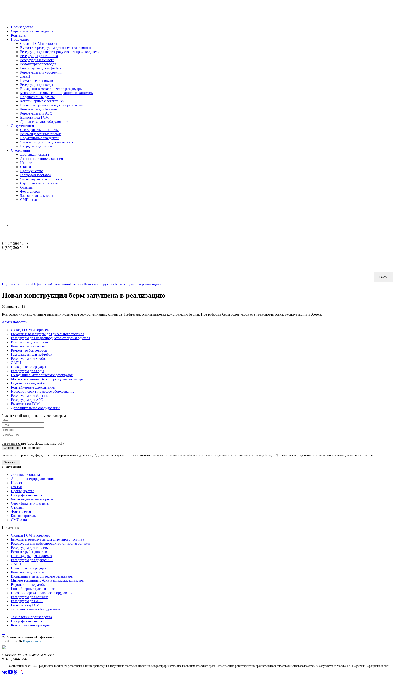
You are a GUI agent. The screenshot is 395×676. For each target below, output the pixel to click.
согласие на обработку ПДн (261, 455)
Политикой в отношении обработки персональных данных (189, 455)
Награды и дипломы (36, 146)
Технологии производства (31, 617)
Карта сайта (32, 641)
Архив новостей (14, 322)
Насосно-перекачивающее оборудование (51, 105)
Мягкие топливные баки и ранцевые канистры (56, 93)
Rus (5, 218)
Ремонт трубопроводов (38, 64)
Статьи (25, 167)
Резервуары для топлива (39, 56)
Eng (14, 225)
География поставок (35, 175)
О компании (20, 150)
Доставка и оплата (34, 154)
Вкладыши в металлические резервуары (51, 89)
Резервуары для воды (36, 85)
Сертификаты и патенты (39, 130)
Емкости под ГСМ (34, 117)
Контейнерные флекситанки (42, 101)
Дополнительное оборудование (44, 122)
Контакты (18, 35)
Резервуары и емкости (37, 60)
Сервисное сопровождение (32, 31)
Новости (27, 163)
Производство (22, 27)
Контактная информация (30, 625)
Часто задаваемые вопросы (41, 179)
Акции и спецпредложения (41, 158)
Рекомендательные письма (40, 134)
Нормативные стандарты (39, 138)
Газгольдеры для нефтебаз (40, 68)
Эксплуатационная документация (46, 142)
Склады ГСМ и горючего (39, 43)
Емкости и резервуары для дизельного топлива (56, 48)
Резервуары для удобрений (41, 72)
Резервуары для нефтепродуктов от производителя (59, 52)
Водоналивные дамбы (37, 97)
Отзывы (26, 187)
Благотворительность (36, 195)
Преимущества (31, 171)
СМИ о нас (28, 200)
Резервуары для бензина (39, 109)
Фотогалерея (30, 191)
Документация (22, 126)
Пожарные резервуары (37, 80)
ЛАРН (25, 76)
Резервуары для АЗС (36, 113)
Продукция (20, 39)
